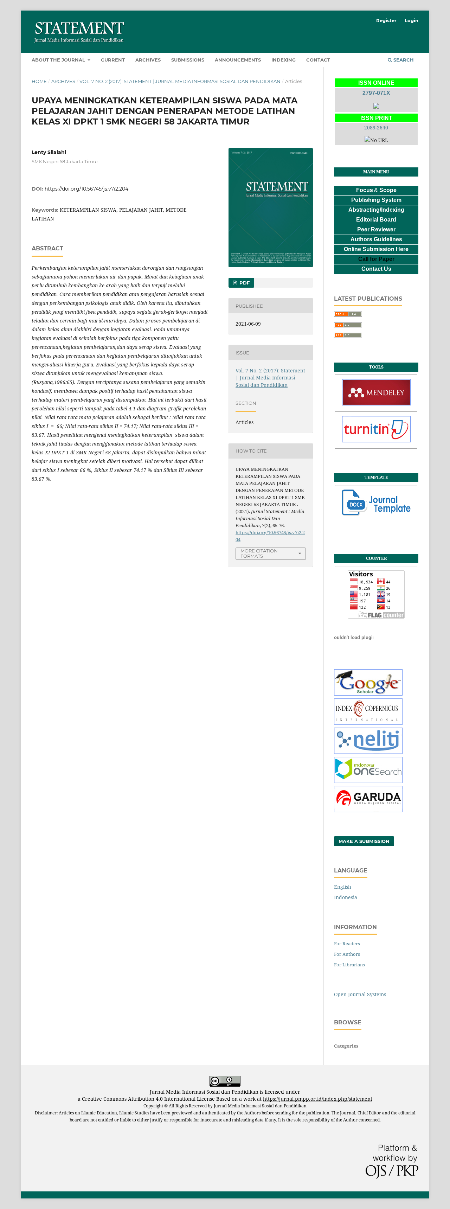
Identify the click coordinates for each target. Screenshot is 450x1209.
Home (39, 81)
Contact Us (376, 269)
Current (113, 60)
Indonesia (345, 897)
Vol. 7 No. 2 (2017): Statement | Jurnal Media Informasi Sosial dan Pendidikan (180, 81)
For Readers (347, 943)
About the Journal (59, 60)
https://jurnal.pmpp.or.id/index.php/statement (317, 1098)
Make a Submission (364, 841)
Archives (148, 60)
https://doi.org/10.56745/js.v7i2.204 (86, 189)
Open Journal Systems (360, 994)
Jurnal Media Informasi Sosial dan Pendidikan (260, 1106)
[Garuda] (368, 810)
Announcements (238, 60)
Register (386, 20)
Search (403, 60)
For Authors (347, 954)
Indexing (283, 60)
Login (411, 20)
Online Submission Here (376, 249)
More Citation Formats (259, 553)
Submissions (187, 60)
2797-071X (376, 93)
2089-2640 (376, 127)
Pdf (244, 283)
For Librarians (349, 964)
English (342, 886)
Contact (318, 60)
